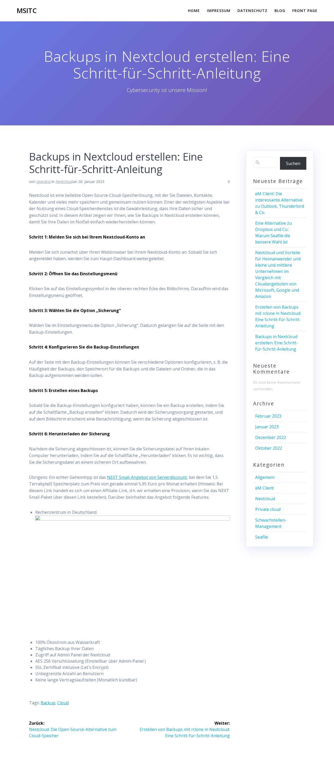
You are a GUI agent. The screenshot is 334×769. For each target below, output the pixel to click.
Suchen (293, 163)
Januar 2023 (267, 427)
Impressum (218, 10)
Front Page (305, 10)
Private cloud (268, 509)
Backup (48, 703)
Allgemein (265, 477)
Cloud (63, 703)
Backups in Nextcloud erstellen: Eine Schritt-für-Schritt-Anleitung (276, 343)
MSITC (27, 10)
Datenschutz (252, 10)
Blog (280, 10)
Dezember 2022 (270, 437)
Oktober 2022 (268, 448)
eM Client (264, 488)
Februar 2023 (268, 416)
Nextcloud (64, 181)
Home (194, 10)
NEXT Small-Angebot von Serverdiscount (147, 477)
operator (43, 181)
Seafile (261, 537)
